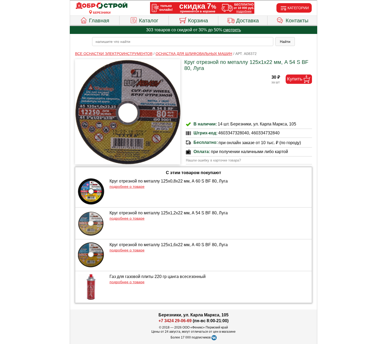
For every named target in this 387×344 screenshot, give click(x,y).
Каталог (148, 20)
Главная (99, 20)
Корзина (198, 20)
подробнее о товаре (127, 186)
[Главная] (101, 6)
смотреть (232, 30)
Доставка (247, 20)
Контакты (297, 20)
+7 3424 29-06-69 (175, 320)
